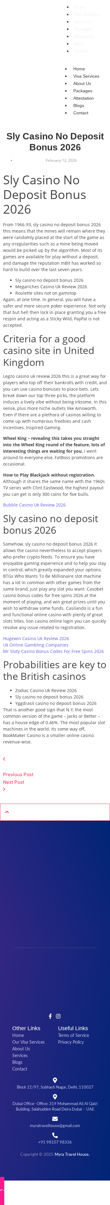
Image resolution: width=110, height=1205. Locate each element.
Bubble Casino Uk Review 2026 (34, 505)
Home (79, 7)
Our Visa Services (28, 1042)
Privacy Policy (71, 1042)
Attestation (84, 36)
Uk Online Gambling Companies (35, 645)
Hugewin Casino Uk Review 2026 (36, 638)
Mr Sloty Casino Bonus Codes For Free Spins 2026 (53, 651)
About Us (82, 21)
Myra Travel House (72, 1155)
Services (20, 1056)
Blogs (79, 43)
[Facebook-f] (50, 1016)
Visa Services (87, 14)
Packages (83, 29)
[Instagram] (58, 1016)
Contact (81, 51)
